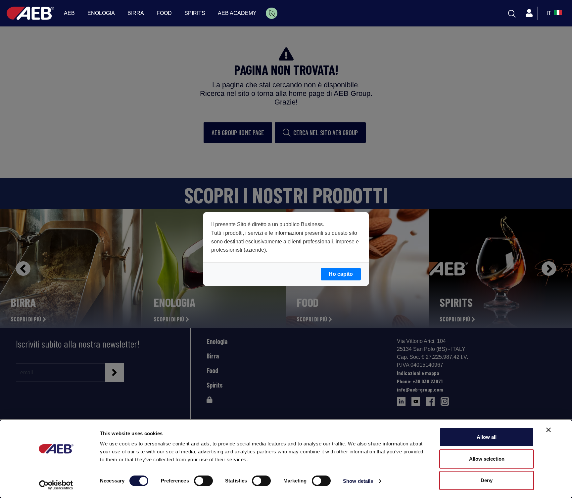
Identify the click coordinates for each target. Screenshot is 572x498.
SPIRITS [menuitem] (194, 13)
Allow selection (486, 459)
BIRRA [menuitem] (135, 13)
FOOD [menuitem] (164, 13)
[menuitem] (271, 13)
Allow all (487, 437)
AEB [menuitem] (69, 13)
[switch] (203, 481)
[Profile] (529, 13)
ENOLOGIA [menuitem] (101, 13)
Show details (358, 481)
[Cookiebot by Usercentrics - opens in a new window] (56, 485)
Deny (487, 480)
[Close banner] (548, 430)
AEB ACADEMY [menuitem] (237, 13)
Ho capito (341, 274)
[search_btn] (512, 13)
